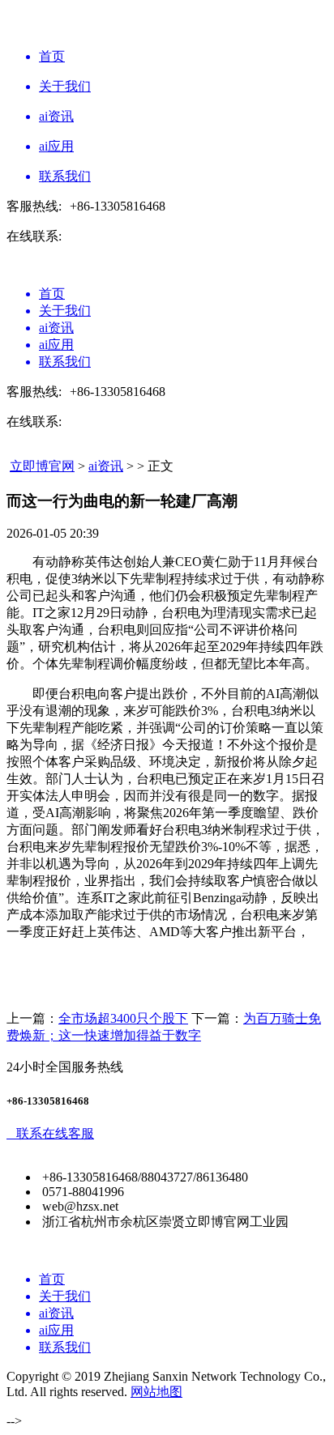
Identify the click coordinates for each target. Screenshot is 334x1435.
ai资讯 (105, 466)
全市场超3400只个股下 (123, 1018)
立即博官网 (42, 466)
